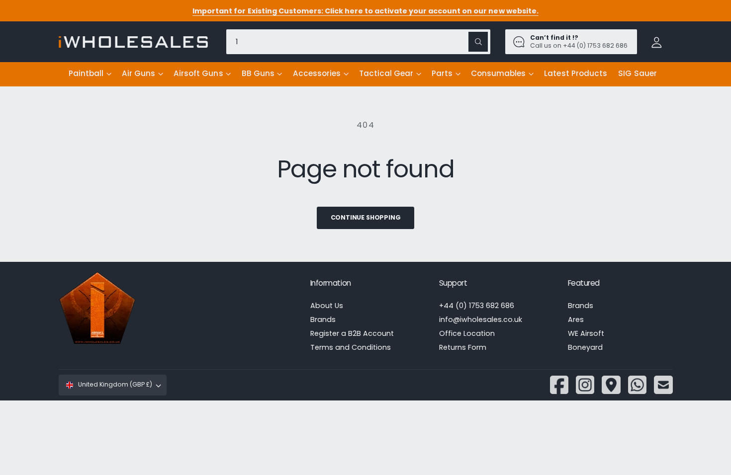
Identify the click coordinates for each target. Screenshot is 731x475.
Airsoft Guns (198, 73)
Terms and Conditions (350, 347)
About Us (326, 306)
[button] (89, 74)
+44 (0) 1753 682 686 (476, 306)
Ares (576, 319)
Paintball (86, 73)
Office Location (467, 333)
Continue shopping (366, 217)
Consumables (498, 73)
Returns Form (462, 347)
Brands (323, 319)
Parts (442, 73)
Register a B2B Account (352, 333)
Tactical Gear (386, 73)
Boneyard (585, 347)
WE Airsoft (586, 333)
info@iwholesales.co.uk (480, 319)
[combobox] (358, 41)
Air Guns (138, 73)
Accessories (317, 73)
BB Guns (258, 73)
